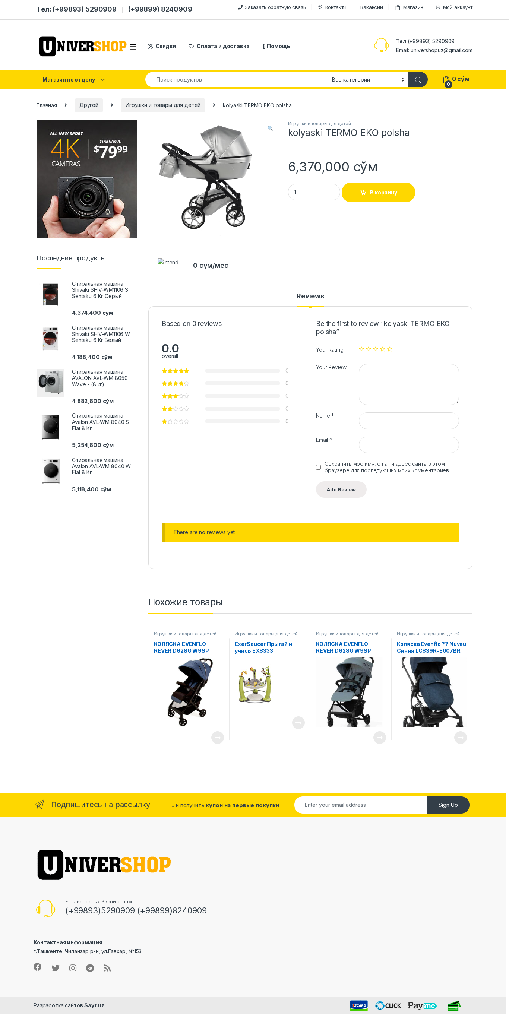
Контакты (336, 7)
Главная (47, 105)
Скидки (165, 46)
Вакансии (371, 7)
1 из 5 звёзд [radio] (361, 349)
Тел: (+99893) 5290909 (77, 9)
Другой (88, 105)
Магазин (413, 7)
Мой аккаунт (457, 7)
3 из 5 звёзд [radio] (375, 349)
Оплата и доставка (223, 46)
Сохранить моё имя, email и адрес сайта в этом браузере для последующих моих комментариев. (387, 466)
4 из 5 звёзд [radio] (382, 349)
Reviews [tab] (310, 296)
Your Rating (329, 349)
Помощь (278, 46)
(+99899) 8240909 (160, 9)
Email (324, 440)
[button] (270, 128)
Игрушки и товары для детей (163, 105)
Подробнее (209, 737)
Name (325, 415)
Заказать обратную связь (275, 7)
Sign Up (448, 805)
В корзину (383, 192)
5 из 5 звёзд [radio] (389, 349)
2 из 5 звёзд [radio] (368, 349)
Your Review (331, 367)
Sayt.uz (94, 1005)
